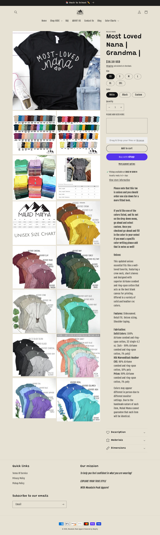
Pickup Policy (18, 483)
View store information (119, 180)
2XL (120, 83)
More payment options (127, 164)
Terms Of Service (20, 473)
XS (110, 76)
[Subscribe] (63, 504)
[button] (15, 12)
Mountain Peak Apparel (76, 529)
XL (110, 83)
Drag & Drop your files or (127, 140)
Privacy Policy (18, 478)
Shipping (109, 66)
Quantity (109, 101)
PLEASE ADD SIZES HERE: (115, 114)
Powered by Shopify (91, 529)
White (112, 94)
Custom (138, 94)
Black (125, 94)
